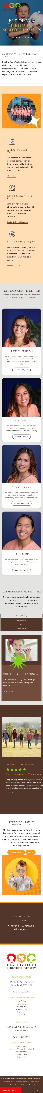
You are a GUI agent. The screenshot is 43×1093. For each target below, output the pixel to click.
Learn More (8, 691)
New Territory (22, 1007)
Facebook (14, 925)
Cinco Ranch (21, 1046)
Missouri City (21, 1009)
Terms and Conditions (22, 1082)
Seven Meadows (21, 1052)
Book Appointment (10, 1090)
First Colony (21, 1001)
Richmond (21, 1012)
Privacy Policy (8, 1082)
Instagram (22, 929)
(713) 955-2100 (22, 992)
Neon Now (37, 1085)
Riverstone (21, 1004)
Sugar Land (16, 852)
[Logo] (21, 961)
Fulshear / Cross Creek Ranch (21, 1049)
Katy (30, 852)
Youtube (29, 925)
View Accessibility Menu (19, 1085)
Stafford (21, 1015)
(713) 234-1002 (22, 1037)
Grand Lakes (21, 1054)
